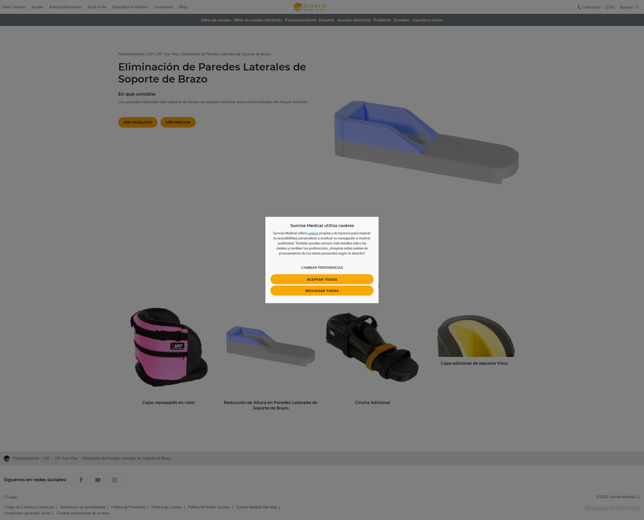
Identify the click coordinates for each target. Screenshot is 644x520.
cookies (313, 233)
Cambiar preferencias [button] (322, 268)
